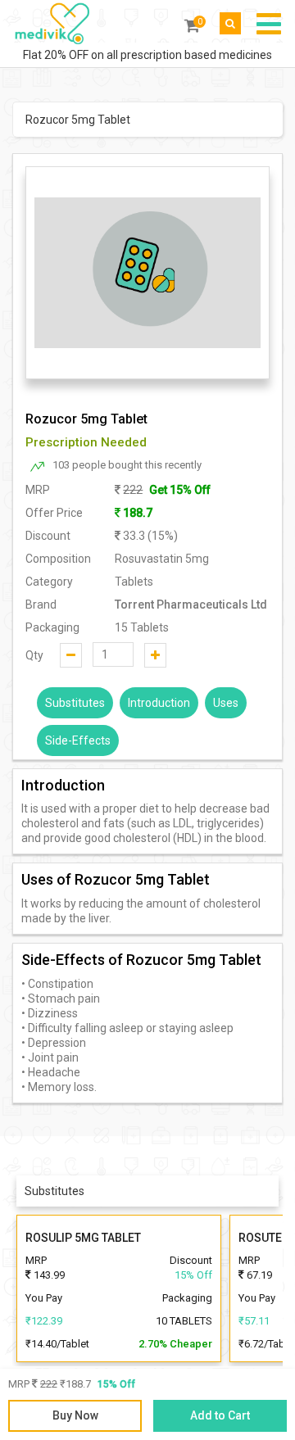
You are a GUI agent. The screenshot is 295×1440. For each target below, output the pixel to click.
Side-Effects (78, 740)
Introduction (159, 702)
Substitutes (75, 702)
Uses (225, 702)
